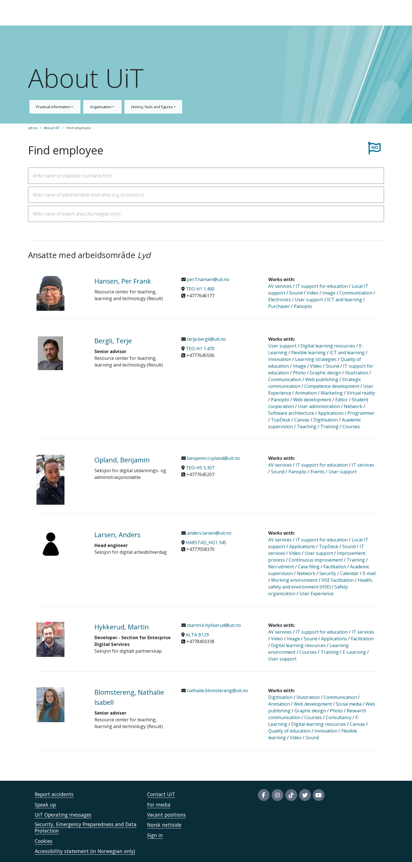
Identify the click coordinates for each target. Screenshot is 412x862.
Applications (331, 413)
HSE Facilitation (337, 580)
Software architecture (291, 413)
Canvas (301, 420)
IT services (363, 465)
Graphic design (325, 373)
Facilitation (334, 567)
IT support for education (322, 286)
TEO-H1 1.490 (200, 289)
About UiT (51, 127)
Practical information (53, 106)
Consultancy (338, 717)
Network (353, 406)
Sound (296, 293)
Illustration (356, 373)
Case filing (309, 567)
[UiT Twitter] (305, 795)
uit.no (33, 127)
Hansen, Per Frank (122, 281)
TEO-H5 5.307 (200, 468)
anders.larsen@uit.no (209, 533)
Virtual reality (361, 393)
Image (328, 293)
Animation (306, 393)
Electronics (279, 299)
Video (312, 293)
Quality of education (289, 731)
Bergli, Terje (113, 340)
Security (327, 573)
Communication (355, 293)
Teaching (306, 426)
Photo (299, 373)
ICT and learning (344, 299)
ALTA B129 (197, 635)
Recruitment (281, 567)
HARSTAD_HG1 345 (206, 542)
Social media (349, 704)
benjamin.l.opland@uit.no (213, 458)
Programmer (361, 413)
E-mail (369, 573)
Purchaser (279, 306)
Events (318, 472)
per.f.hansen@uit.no (207, 279)
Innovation (280, 359)
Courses (351, 426)
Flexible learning (308, 352)
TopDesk (280, 420)
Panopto (303, 306)
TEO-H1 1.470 (200, 349)
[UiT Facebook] (264, 795)
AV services (280, 286)
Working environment (294, 580)
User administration (319, 406)
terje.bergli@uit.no (206, 339)
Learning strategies (316, 359)
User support (309, 299)
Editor (341, 400)
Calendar (349, 573)
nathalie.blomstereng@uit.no (217, 690)
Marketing (332, 393)
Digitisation (325, 420)
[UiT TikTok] (291, 795)
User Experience (316, 593)
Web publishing (321, 379)
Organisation (101, 106)
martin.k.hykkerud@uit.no (213, 625)
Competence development (331, 386)
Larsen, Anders (117, 534)
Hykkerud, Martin (121, 626)
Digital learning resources (327, 346)
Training (329, 426)
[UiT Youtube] (319, 795)
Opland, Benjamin (122, 459)
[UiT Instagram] (277, 795)
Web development (312, 400)
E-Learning (354, 652)
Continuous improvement (316, 560)
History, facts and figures (152, 106)
